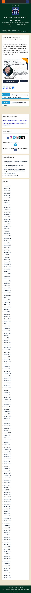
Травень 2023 (7, 276)
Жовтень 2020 (7, 345)
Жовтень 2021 (7, 319)
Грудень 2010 (7, 573)
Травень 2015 (7, 482)
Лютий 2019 (7, 390)
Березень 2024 (7, 252)
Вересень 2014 (7, 499)
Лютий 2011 (7, 570)
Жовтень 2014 (7, 497)
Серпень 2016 (7, 454)
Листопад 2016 (7, 447)
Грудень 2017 (7, 423)
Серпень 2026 (7, 186)
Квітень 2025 (7, 224)
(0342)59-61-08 (8, 24)
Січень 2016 (7, 468)
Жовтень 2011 (7, 561)
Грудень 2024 (7, 233)
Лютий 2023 (7, 283)
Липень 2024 (7, 243)
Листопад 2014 (7, 494)
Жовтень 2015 (7, 475)
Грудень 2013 (7, 513)
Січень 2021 (7, 338)
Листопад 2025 (7, 207)
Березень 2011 (7, 568)
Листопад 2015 (7, 473)
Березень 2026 (7, 197)
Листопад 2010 (7, 575)
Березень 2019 (7, 387)
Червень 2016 (7, 456)
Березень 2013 (7, 530)
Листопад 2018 (7, 397)
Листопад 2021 (7, 316)
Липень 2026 (7, 188)
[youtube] (18, 5)
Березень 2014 (7, 508)
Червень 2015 (7, 480)
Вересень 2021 (7, 321)
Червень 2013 (7, 523)
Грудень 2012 (7, 537)
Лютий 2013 (7, 532)
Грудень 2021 (7, 314)
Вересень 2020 (7, 347)
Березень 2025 (7, 226)
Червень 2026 (7, 190)
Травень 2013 (7, 525)
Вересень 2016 (7, 451)
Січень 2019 (7, 392)
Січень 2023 (7, 285)
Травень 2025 (7, 221)
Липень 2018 (7, 406)
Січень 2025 (7, 231)
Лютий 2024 (7, 254)
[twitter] (15, 5)
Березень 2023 (7, 281)
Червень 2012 (7, 546)
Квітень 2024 (7, 250)
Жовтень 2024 (7, 238)
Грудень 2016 (7, 444)
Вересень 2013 (7, 520)
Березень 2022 (7, 307)
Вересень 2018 (7, 402)
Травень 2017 (7, 435)
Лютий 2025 (7, 228)
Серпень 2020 (7, 349)
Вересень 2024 (7, 240)
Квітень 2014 (7, 506)
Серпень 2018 (7, 404)
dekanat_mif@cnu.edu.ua (11, 26)
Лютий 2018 (7, 418)
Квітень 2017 (7, 437)
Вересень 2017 (7, 430)
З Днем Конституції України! (11, 175)
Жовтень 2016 (7, 449)
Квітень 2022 (7, 304)
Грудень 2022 (7, 288)
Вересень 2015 (7, 478)
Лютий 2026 (7, 200)
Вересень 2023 (7, 266)
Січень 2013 (7, 535)
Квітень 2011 (7, 565)
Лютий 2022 (7, 309)
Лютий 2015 (7, 489)
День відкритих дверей (9, 173)
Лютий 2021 (7, 335)
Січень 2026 (7, 202)
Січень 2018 (7, 421)
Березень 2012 (7, 551)
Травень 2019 (7, 383)
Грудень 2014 (7, 492)
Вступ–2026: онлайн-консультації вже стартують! (15, 120)
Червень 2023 (7, 273)
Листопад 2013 (7, 516)
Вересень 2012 (7, 544)
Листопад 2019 (7, 371)
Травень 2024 (7, 247)
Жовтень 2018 (7, 399)
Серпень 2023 (7, 269)
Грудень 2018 (7, 395)
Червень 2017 (7, 432)
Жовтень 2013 (7, 518)
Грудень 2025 (7, 205)
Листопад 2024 (7, 235)
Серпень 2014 (7, 501)
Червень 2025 (7, 219)
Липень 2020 (7, 352)
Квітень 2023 (7, 278)
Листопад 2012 (7, 539)
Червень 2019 (7, 380)
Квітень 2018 (7, 414)
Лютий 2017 (7, 442)
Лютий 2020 (7, 364)
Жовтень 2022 (7, 290)
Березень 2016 (7, 463)
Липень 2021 (7, 323)
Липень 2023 (7, 271)
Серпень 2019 (7, 378)
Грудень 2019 (7, 368)
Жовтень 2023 (7, 264)
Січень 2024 (7, 257)
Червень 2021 (7, 326)
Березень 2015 (7, 487)
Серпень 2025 (7, 214)
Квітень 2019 (7, 385)
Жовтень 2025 (7, 209)
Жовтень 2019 (7, 373)
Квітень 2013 (7, 527)
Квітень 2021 (7, 330)
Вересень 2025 (7, 212)
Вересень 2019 (7, 376)
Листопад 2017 (7, 425)
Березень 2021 (7, 333)
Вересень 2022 (7, 292)
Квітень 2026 (7, 195)
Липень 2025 (7, 216)
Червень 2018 (7, 409)
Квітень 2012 (7, 549)
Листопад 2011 (7, 558)
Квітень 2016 (7, 461)
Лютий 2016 (7, 466)
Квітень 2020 (7, 359)
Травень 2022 (7, 302)
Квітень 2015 (7, 485)
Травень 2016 (7, 459)
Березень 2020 (7, 361)
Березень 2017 (7, 440)
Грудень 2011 (7, 556)
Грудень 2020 (7, 340)
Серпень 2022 (7, 295)
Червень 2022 (7, 300)
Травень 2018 (7, 411)
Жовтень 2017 (7, 428)
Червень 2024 (7, 245)
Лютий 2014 (7, 511)
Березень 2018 (7, 416)
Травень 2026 (7, 193)
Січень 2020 (7, 366)
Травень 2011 (7, 563)
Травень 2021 (7, 328)
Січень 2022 (7, 311)
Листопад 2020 (7, 342)
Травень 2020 (7, 357)
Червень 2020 (7, 354)
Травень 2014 (7, 504)
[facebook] (12, 5)
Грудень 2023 (7, 259)
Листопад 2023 (7, 262)
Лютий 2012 (7, 554)
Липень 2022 (7, 297)
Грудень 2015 (7, 470)
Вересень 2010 (7, 577)
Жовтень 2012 (7, 542)
